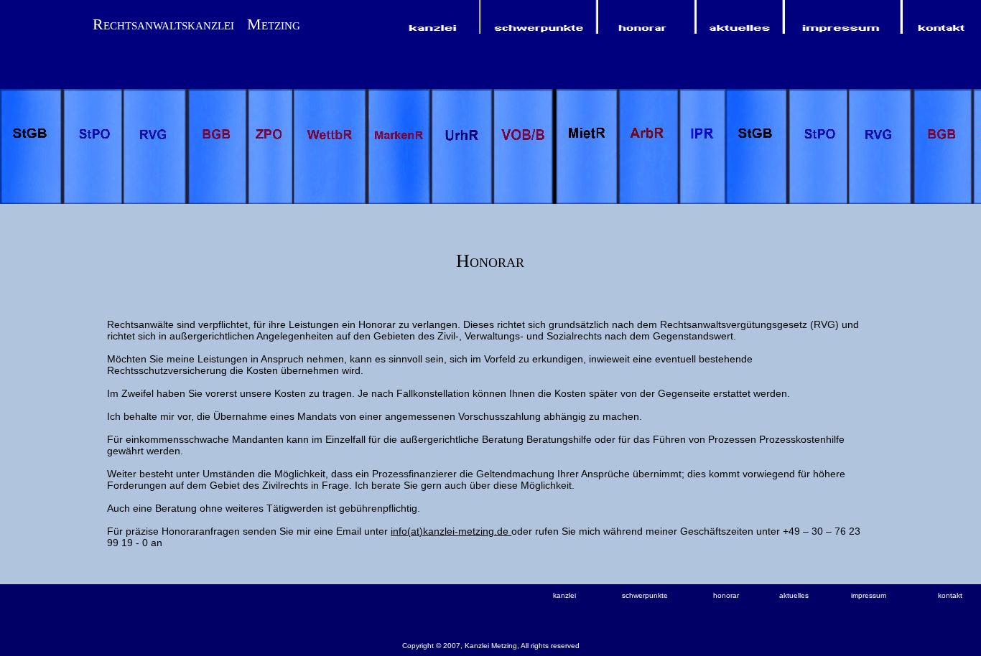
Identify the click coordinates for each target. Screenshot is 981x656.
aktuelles (794, 595)
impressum (868, 595)
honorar (726, 595)
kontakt (950, 595)
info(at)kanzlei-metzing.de (451, 531)
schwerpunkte (645, 595)
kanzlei (564, 595)
